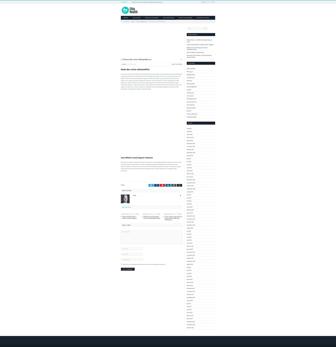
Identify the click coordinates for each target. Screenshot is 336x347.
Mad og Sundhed (191, 108)
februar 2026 (190, 137)
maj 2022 (189, 273)
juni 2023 (189, 234)
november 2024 (191, 183)
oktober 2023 (190, 222)
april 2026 (189, 131)
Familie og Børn (191, 84)
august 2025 (190, 155)
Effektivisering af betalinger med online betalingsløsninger (151, 217)
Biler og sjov (190, 71)
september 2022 (191, 261)
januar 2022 (190, 285)
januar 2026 (190, 140)
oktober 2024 (190, 186)
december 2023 (191, 216)
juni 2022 (189, 270)
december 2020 (191, 321)
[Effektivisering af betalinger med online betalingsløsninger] (151, 213)
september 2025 (191, 152)
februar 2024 (190, 210)
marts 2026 (189, 134)
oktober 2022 (190, 258)
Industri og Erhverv (152, 18)
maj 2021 (189, 306)
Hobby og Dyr (190, 93)
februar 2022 (190, 282)
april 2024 (189, 204)
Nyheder (189, 111)
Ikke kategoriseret (191, 99)
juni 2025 (189, 161)
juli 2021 (189, 303)
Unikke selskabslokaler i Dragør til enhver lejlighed (146, 2)
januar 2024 (190, 213)
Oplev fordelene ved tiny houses (195, 52)
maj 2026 (189, 128)
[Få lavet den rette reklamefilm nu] (151, 42)
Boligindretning (168, 18)
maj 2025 (189, 164)
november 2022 (191, 255)
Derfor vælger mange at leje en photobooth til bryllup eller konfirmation (173, 218)
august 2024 (190, 192)
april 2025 (189, 167)
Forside (125, 18)
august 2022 (190, 264)
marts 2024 (189, 207)
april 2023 (189, 240)
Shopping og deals (203, 18)
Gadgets (189, 90)
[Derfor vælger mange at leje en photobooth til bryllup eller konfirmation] (173, 213)
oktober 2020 (190, 327)
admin (123, 64)
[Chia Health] (129, 10)
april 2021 (189, 309)
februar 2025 (190, 173)
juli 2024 (189, 195)
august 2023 (190, 228)
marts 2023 (189, 243)
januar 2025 (190, 177)
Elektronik (189, 80)
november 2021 (191, 291)
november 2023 (191, 219)
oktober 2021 (190, 294)
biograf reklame (159, 76)
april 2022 (189, 276)
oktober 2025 (190, 149)
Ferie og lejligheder (192, 86)
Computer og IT (191, 77)
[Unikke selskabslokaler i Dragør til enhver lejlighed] (130, 213)
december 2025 (191, 143)
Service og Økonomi (185, 18)
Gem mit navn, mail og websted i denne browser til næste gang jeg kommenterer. (144, 264)
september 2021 (191, 297)
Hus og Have (137, 18)
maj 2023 (189, 237)
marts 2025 (189, 170)
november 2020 (191, 324)
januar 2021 (190, 318)
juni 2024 (189, 198)
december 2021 (191, 288)
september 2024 (191, 189)
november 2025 (191, 146)
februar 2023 (190, 246)
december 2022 (191, 252)
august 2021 (190, 300)
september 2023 (191, 225)
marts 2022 (189, 279)
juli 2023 (189, 231)
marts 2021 (189, 312)
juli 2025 (189, 158)
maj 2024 (189, 201)
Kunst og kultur (191, 105)
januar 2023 (190, 249)
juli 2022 (189, 267)
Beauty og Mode (191, 68)
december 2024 (191, 179)
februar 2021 (190, 315)
